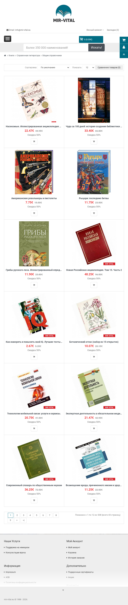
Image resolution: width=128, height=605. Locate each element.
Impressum (11, 572)
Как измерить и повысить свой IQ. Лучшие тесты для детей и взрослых (34, 342)
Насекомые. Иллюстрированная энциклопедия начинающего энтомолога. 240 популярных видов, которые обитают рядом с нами (34, 126)
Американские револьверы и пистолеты (34, 198)
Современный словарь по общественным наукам (34, 485)
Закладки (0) (113, 30)
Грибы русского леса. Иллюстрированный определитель (34, 270)
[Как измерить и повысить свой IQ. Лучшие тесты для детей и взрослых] (34, 315)
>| (23, 520)
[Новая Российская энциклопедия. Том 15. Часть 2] (94, 243)
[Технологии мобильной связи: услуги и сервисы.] (34, 387)
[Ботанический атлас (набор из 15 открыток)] (94, 315)
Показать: (77, 67)
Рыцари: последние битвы (94, 198)
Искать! (96, 47)
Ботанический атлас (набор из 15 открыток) (93, 342)
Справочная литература (28, 55)
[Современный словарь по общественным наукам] (34, 459)
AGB (8, 577)
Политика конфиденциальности (21, 582)
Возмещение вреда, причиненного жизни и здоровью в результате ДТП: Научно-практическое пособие (94, 485)
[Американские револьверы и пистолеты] (34, 172)
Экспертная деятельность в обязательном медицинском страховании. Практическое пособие (94, 413)
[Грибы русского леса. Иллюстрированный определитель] (34, 243)
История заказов (76, 558)
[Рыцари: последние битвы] (94, 172)
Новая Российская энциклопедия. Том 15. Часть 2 (94, 270)
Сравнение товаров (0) (109, 67)
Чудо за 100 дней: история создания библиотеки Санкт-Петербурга (94, 126)
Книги (11, 55)
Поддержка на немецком (17, 547)
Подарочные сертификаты (81, 572)
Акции (71, 577)
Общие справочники (52, 55)
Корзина (72, 552)
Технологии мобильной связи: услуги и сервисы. (34, 413)
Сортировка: (31, 67)
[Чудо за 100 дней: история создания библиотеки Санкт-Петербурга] (94, 100)
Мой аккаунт (74, 547)
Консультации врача (16, 552)
